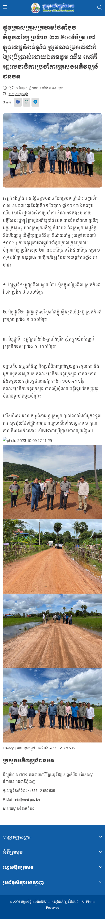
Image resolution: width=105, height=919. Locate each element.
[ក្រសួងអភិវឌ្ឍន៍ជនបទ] (52, 7)
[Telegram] (35, 102)
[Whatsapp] (26, 102)
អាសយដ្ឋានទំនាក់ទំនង (19, 809)
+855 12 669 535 (62, 748)
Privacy (8, 748)
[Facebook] (18, 102)
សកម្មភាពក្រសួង (18, 94)
